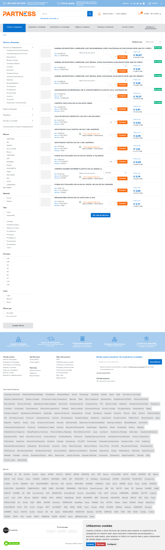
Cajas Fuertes (106, 418)
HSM (28, 493)
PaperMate (78, 502)
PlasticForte (150, 502)
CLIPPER (116, 479)
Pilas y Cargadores (91, 399)
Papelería (6, 115)
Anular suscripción (103, 373)
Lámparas (55, 446)
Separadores (104, 451)
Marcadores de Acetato (129, 446)
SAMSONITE (138, 507)
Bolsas (112, 427)
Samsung (148, 507)
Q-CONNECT (56, 507)
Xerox (70, 517)
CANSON (36, 479)
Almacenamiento (146, 446)
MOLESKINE (87, 498)
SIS (52, 512)
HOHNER (16, 493)
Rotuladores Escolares (43, 451)
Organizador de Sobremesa (109, 441)
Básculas (73, 399)
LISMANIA (134, 493)
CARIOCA (45, 479)
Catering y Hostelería (10, 370)
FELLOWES (60, 488)
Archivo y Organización (12, 47)
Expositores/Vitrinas (92, 409)
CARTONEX (55, 479)
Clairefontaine (105, 479)
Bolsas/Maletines (130, 423)
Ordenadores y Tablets (46, 427)
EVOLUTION (8, 488)
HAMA (156, 488)
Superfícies (20, 441)
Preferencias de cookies (64, 362)
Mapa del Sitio (61, 378)
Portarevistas (92, 441)
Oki (19, 502)
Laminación (104, 432)
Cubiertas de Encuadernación (14, 427)
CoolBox (7, 484)
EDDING (122, 484)
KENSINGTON (57, 493)
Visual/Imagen (92, 427)
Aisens (43, 474)
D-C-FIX (15, 484)
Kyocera (80, 493)
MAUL (51, 498)
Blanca (155, 474)
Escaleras (107, 413)
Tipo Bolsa (94, 394)
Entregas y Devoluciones (65, 367)
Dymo (115, 484)
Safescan (128, 507)
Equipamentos (106, 399)
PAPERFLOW (67, 502)
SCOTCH (24, 512)
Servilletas (93, 451)
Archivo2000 (116, 474)
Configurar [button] (111, 544)
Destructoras (59, 455)
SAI (5, 418)
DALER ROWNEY (42, 484)
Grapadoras (155, 404)
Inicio (5, 35)
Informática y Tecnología (12, 365)
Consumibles (18, 409)
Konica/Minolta (69, 493)
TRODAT (7, 517)
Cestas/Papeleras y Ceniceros (37, 432)
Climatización (114, 455)
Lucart (6, 498)
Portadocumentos (120, 418)
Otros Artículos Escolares (36, 441)
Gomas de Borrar (50, 437)
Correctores (103, 455)
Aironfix (35, 474)
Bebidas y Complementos (78, 451)
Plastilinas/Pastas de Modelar (33, 394)
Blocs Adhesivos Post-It (82, 432)
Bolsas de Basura (63, 394)
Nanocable (104, 498)
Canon (28, 479)
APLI (93, 474)
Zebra (92, 517)
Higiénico (17, 423)
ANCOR (76, 474)
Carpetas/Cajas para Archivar (95, 437)
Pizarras (126, 413)
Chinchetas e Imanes (16, 418)
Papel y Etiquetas (10, 109)
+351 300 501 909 (15, 3)
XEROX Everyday (81, 517)
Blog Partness (34, 376)
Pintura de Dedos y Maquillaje (61, 432)
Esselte (144, 484)
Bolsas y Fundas (111, 404)
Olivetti (25, 502)
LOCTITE (144, 493)
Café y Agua (133, 432)
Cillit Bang (94, 479)
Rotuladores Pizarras (38, 455)
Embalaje (16, 455)
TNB (128, 512)
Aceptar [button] (90, 544)
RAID (66, 507)
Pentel (125, 502)
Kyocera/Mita (90, 493)
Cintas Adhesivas (32, 409)
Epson (130, 484)
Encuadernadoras (124, 409)
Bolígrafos (123, 404)
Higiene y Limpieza (9, 367)
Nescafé (125, 498)
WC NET (63, 517)
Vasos (111, 394)
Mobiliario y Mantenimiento (12, 375)
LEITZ (106, 493)
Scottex (32, 512)
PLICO (19, 507)
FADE (44, 488)
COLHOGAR (125, 479)
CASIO (64, 479)
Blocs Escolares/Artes (25, 451)
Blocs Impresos (44, 446)
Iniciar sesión (34, 359)
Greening (139, 488)
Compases (8, 409)
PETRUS (132, 502)
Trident (151, 512)
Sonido (74, 394)
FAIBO (51, 488)
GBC (106, 488)
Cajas (118, 394)
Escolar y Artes (8, 373)
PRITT (48, 507)
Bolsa (158, 418)
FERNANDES (71, 488)
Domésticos (97, 413)
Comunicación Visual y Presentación (17, 127)
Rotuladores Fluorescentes (138, 404)
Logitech (153, 493)
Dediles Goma (134, 418)
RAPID (72, 507)
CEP (70, 479)
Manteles (7, 455)
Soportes (60, 423)
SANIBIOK (7, 512)
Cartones (55, 418)
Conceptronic (149, 479)
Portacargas (84, 394)
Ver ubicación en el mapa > (106, 381)
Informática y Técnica (33, 437)
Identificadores (138, 409)
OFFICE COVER (9, 502)
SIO (47, 512)
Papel (80, 399)
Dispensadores (77, 413)
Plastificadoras (9, 451)
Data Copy (54, 484)
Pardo (87, 502)
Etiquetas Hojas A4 (76, 404)
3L (15, 474)
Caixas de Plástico (60, 451)
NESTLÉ (133, 498)
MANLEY (36, 498)
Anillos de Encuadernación (49, 409)
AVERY (133, 474)
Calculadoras (70, 441)
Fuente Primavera (96, 488)
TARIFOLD (107, 512)
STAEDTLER (80, 512)
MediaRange (69, 498)
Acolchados (143, 423)
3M (20, 474)
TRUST (15, 517)
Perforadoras (9, 441)
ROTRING (110, 507)
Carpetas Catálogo (81, 418)
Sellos (50, 455)
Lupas (95, 432)
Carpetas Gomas (91, 404)
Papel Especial (124, 451)
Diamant (69, 484)
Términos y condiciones (64, 365)
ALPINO (51, 474)
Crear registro (34, 362)
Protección (30, 418)
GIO (112, 488)
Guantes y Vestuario (11, 413)
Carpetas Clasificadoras (148, 432)
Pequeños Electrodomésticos (14, 446)
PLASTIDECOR (9, 507)
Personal (140, 455)
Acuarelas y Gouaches (12, 394)
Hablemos (33, 373)
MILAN (78, 498)
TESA (123, 512)
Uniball (28, 517)
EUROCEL (153, 484)
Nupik (153, 498)
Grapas (113, 451)
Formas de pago (62, 373)
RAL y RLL (60, 375)
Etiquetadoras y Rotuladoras (31, 413)
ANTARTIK (85, 474)
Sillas (148, 455)
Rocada (94, 507)
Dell (62, 484)
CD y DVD (81, 441)
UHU (22, 517)
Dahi (32, 484)
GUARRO (148, 488)
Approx (106, 474)
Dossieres (50, 441)
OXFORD (47, 502)
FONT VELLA (83, 488)
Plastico (132, 427)
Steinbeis (90, 512)
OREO (39, 502)
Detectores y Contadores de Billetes (91, 423)
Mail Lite (27, 498)
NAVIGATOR (115, 498)
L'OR (99, 493)
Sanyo (16, 512)
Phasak (140, 502)
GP (132, 488)
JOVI (47, 493)
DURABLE (89, 484)
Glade (127, 488)
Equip (137, 484)
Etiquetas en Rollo (10, 437)
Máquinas (7, 423)
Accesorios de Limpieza (45, 423)
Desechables (22, 460)
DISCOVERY (79, 484)
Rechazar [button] (100, 544)
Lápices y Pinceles (73, 455)
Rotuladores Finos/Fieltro (123, 399)
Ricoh (87, 507)
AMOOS (68, 474)
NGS (140, 498)
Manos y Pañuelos (90, 446)
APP (98, 474)
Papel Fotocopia (148, 451)
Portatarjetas (121, 427)
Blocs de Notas (9, 404)
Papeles (104, 394)
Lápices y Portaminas (61, 413)
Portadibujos (50, 394)
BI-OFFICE (142, 474)
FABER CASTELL (33, 488)
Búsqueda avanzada (48, 18)
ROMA (101, 507)
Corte (137, 441)
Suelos (64, 446)
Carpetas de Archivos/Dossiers (119, 437)
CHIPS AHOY (79, 479)
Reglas (148, 409)
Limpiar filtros (18, 325)
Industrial (60, 427)
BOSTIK (7, 479)
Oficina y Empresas (11, 42)
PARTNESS (8, 474)
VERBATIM (45, 517)
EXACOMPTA (20, 488)
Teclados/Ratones (65, 437)
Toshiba (143, 512)
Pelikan (117, 502)
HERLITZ (7, 493)
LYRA (20, 498)
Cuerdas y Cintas (127, 441)
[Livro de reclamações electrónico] (10, 530)
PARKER (95, 502)
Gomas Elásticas (66, 418)
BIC (149, 474)
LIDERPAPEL (124, 493)
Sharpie (40, 512)
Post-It (32, 507)
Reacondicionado (75, 446)
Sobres (25, 423)
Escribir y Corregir (10, 121)
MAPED (44, 498)
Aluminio (142, 413)
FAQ (58, 359)
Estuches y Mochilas (89, 455)
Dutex (108, 484)
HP (23, 493)
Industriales (48, 413)
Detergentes (32, 446)
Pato (102, 502)
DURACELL (99, 484)
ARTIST (125, 474)
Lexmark (114, 493)
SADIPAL (119, 507)
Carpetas (60, 441)
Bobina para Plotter (141, 399)
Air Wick (27, 474)
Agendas (140, 427)
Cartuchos (117, 413)
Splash (57, 512)
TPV (101, 404)
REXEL (79, 507)
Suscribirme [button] (155, 362)
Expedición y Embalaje (11, 362)
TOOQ (135, 512)
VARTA (36, 517)
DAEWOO (24, 484)
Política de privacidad (64, 370)
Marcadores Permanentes (75, 427)
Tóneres (88, 413)
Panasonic (56, 502)
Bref (13, 479)
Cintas (33, 423)
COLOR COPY (137, 479)
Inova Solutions (38, 493)
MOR (96, 498)
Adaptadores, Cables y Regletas (45, 404)
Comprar (122, 57)
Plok (25, 507)
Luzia (13, 498)
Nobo (146, 498)
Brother (20, 479)
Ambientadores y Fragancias (14, 432)
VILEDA (54, 517)
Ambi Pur (59, 474)
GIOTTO (119, 488)
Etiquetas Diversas (42, 418)
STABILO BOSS (68, 512)
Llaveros (25, 455)
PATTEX (109, 502)
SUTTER (99, 512)
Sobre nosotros (35, 370)
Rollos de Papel (71, 423)
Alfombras (135, 451)
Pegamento (103, 427)
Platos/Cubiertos (147, 418)
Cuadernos (146, 441)
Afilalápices (95, 418)
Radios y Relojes (77, 409)
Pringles (40, 507)
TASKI (116, 512)
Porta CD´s (115, 446)
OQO (32, 502)
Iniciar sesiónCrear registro (114, 14)
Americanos (63, 404)
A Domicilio (78, 437)
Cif (87, 479)
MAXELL (59, 498)
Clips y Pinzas (104, 446)
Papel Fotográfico (128, 455)
